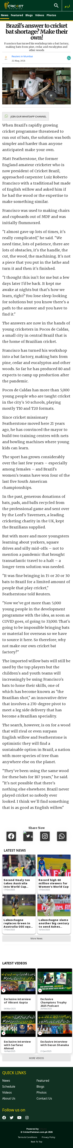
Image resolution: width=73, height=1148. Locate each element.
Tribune (43, 1128)
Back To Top (36, 1141)
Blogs (29, 15)
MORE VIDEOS (36, 1058)
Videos (39, 15)
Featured (17, 15)
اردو (67, 6)
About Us (8, 1098)
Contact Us (44, 1098)
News (4, 15)
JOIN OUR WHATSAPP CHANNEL (28, 116)
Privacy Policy (48, 1137)
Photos (51, 15)
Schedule (8, 1086)
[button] (25, 116)
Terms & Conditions (27, 1137)
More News (36, 938)
